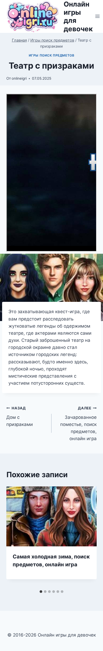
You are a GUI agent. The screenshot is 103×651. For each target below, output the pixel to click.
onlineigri (19, 78)
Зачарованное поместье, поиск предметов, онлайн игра (78, 423)
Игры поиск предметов (51, 55)
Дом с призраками (19, 416)
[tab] (41, 591)
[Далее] (87, 537)
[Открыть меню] (97, 16)
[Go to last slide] (16, 537)
